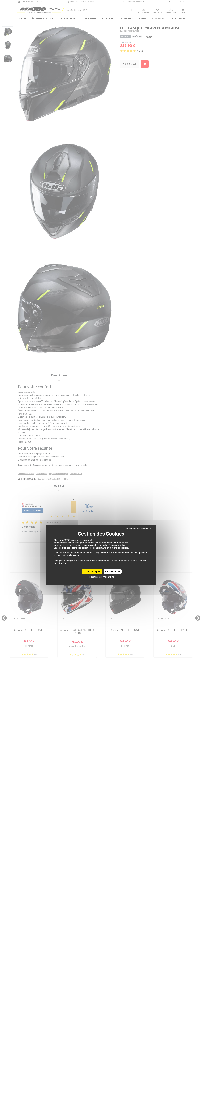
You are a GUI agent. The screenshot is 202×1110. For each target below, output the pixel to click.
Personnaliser (112, 571)
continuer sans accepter (137, 528)
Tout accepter (93, 571)
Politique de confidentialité (101, 577)
